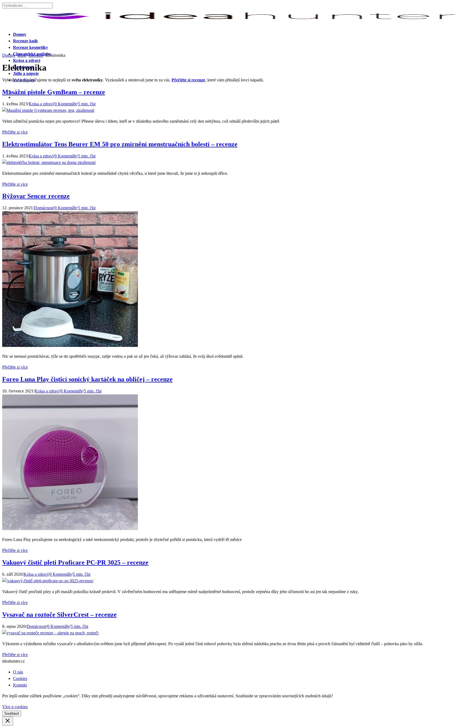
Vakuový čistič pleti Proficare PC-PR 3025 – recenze (75, 562)
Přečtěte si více (15, 132)
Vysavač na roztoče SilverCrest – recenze (59, 614)
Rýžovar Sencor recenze (36, 196)
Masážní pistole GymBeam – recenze (53, 92)
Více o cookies (15, 706)
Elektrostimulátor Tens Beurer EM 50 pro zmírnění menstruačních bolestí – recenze (119, 144)
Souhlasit (11, 713)
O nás (18, 672)
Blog (22, 55)
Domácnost (43, 207)
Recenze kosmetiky (30, 47)
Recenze (35, 55)
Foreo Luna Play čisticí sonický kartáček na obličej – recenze (87, 379)
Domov (19, 34)
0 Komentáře (66, 104)
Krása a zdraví (26, 60)
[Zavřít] (7, 721)
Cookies (20, 678)
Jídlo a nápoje (26, 73)
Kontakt (20, 685)
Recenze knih (25, 41)
